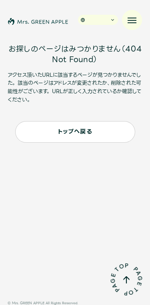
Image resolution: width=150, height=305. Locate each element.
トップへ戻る (75, 131)
